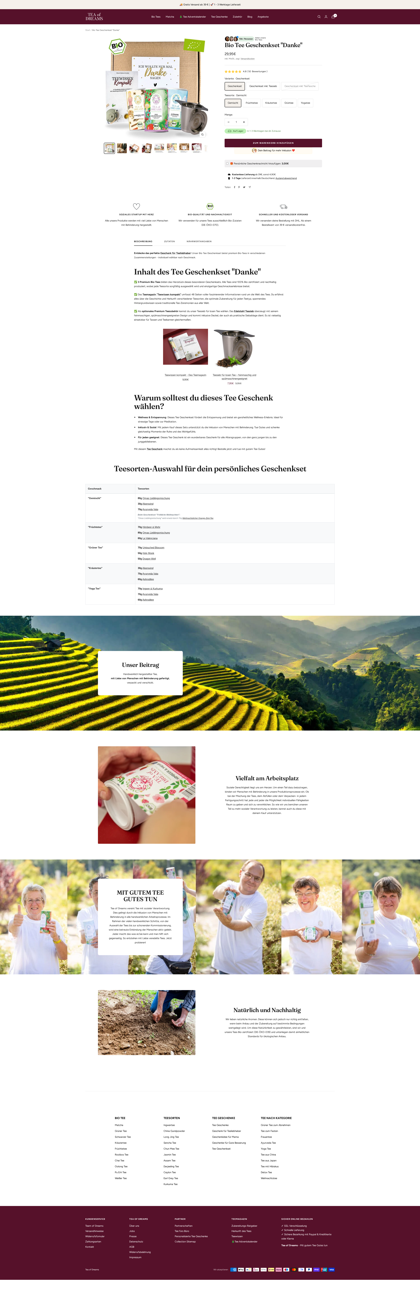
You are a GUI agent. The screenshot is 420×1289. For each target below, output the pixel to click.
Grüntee (288, 102)
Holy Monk (148, 553)
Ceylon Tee (170, 1172)
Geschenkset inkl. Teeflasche (299, 86)
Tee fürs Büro (182, 1231)
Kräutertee (271, 102)
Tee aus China (268, 1154)
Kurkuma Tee (171, 1184)
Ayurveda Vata (150, 509)
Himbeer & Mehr (151, 527)
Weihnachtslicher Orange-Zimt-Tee (197, 518)
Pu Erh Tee (120, 1172)
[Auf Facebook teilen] (234, 187)
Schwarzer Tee (123, 1136)
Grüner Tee (121, 1131)
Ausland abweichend (286, 178)
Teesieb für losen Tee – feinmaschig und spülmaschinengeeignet (234, 377)
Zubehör (237, 16)
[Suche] (319, 16)
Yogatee (305, 102)
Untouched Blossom (153, 547)
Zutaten (169, 241)
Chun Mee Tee (171, 1148)
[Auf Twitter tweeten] (244, 187)
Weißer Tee (121, 1178)
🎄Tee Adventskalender (244, 1241)
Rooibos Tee (121, 1154)
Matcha (170, 16)
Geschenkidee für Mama (225, 1136)
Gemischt (233, 102)
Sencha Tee (170, 1142)
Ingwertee (169, 1125)
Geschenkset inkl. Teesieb (263, 86)
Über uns (134, 1225)
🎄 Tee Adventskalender (192, 16)
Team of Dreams (94, 1225)
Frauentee (266, 1136)
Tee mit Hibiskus (270, 1166)
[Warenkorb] (333, 16)
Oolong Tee (121, 1166)
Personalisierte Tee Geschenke (191, 1236)
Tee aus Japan (268, 1160)
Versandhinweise (94, 1231)
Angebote (263, 16)
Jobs (132, 1231)
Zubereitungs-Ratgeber (244, 1225)
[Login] (326, 16)
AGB (131, 1246)
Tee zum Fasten (269, 1131)
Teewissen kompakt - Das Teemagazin (185, 375)
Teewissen (237, 1236)
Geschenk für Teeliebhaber (175, 253)
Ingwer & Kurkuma (153, 588)
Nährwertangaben (199, 241)
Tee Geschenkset (221, 1148)
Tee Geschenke (219, 16)
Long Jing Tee (171, 1136)
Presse (132, 1236)
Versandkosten (248, 58)
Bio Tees (155, 16)
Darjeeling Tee (171, 1166)
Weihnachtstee (269, 1178)
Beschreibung (143, 241)
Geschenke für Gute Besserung (229, 1142)
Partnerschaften (183, 1225)
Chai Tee (119, 1160)
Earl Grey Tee (171, 1178)
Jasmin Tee (170, 1154)
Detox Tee (266, 1172)
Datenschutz (136, 1241)
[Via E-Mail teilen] (250, 187)
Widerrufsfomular (95, 1236)
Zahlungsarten (93, 1241)
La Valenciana (150, 538)
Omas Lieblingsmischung (156, 498)
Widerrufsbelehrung (140, 1252)
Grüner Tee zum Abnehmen (275, 1125)
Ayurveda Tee (268, 1142)
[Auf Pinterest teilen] (239, 187)
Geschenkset (235, 86)
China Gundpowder (174, 1131)
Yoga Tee (266, 1148)
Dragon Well (149, 558)
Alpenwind (147, 503)
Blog (249, 16)
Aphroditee (148, 579)
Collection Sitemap (185, 1241)
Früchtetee (252, 102)
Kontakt (89, 1246)
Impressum (135, 1257)
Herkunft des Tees (241, 1231)
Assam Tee (169, 1160)
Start (87, 30)
